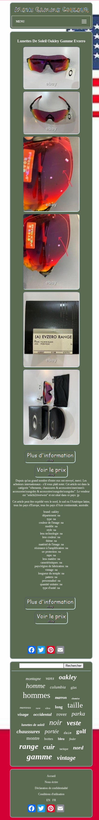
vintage (66, 757)
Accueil (51, 776)
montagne (33, 679)
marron (61, 698)
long (59, 707)
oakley (68, 677)
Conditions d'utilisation (51, 794)
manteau (25, 707)
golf (81, 731)
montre (32, 738)
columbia (58, 687)
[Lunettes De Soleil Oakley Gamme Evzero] (51, 68)
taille (75, 705)
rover (61, 714)
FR (54, 800)
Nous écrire (51, 782)
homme (35, 685)
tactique (64, 749)
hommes (36, 695)
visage (23, 714)
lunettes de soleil (32, 725)
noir (55, 722)
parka (78, 713)
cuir (49, 747)
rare (38, 708)
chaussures (28, 731)
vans (50, 678)
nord (78, 748)
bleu (61, 739)
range (28, 746)
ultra (47, 708)
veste (74, 723)
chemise (76, 698)
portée (52, 731)
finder (72, 739)
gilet (74, 687)
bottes (48, 739)
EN (48, 800)
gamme (39, 756)
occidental (42, 714)
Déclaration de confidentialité (51, 788)
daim (67, 733)
